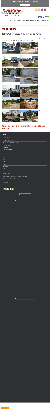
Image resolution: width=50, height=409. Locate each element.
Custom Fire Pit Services (7, 145)
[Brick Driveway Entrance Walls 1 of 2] (11, 61)
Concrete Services (6, 137)
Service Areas (5, 182)
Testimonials (33, 20)
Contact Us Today (45, 20)
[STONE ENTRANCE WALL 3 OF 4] (29, 103)
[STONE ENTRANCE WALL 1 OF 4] (29, 91)
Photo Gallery (26, 20)
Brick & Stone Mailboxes (7, 144)
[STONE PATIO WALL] (11, 91)
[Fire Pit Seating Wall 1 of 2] (29, 72)
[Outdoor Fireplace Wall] (11, 75)
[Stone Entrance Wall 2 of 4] (11, 103)
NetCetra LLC (40, 399)
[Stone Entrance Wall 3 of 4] (29, 103)
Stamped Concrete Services (8, 138)
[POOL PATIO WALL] (42, 111)
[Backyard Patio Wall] (11, 116)
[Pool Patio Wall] (42, 111)
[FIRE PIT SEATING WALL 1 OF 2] (29, 72)
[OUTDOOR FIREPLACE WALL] (11, 75)
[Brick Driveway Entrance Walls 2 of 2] (29, 61)
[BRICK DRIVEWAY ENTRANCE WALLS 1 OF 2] (11, 61)
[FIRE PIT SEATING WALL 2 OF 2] (29, 80)
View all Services (6, 151)
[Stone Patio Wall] (11, 91)
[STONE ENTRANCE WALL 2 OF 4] (11, 103)
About (14, 20)
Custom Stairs (5, 147)
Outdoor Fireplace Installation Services (10, 142)
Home (10, 20)
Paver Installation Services (8, 140)
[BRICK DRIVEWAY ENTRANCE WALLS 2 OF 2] (29, 61)
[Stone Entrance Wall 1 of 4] (29, 91)
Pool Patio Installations (7, 149)
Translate (28, 6)
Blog (38, 20)
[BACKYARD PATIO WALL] (11, 116)
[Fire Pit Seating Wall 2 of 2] (29, 80)
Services (19, 20)
